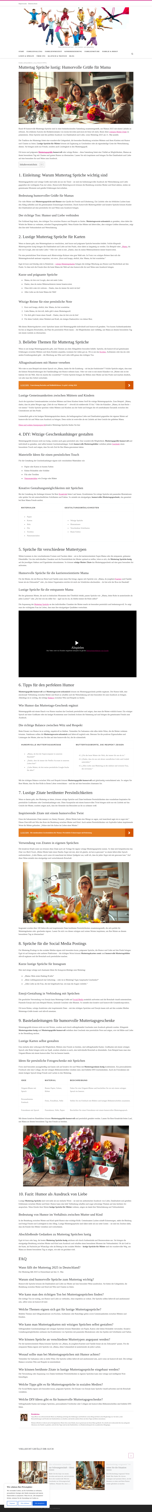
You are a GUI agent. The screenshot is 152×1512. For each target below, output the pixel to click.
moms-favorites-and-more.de (33, 1508)
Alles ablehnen (25, 1503)
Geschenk (116, 444)
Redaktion (35, 1414)
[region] (27, 1496)
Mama (124, 246)
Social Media (78, 999)
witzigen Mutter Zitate (118, 132)
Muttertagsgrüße (45, 152)
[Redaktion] (24, 1417)
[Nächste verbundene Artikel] (130, 1455)
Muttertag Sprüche (41, 604)
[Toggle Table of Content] (40, 164)
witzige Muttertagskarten (65, 264)
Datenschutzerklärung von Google (97, 650)
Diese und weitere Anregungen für (32, 425)
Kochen (103, 352)
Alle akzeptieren (39, 1503)
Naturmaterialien (30, 478)
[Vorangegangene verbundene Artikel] (125, 1455)
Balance (51, 698)
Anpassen (12, 1503)
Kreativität (63, 494)
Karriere (118, 579)
